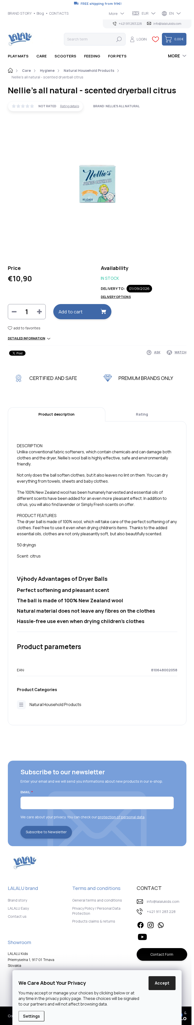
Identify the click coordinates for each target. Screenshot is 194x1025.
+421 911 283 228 (161, 911)
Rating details (69, 106)
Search (119, 39)
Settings (31, 1016)
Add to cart (71, 312)
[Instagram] (150, 924)
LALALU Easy (18, 908)
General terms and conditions (97, 900)
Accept (162, 983)
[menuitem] (20, 56)
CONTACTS (58, 13)
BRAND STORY (20, 13)
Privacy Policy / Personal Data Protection (96, 911)
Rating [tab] (142, 414)
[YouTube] (142, 936)
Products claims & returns (93, 921)
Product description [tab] (56, 414)
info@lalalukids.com (163, 901)
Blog (40, 13)
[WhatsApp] (160, 924)
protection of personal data (121, 817)
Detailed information (26, 338)
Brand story (17, 900)
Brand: (116, 106)
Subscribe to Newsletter (46, 831)
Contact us (17, 916)
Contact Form (161, 954)
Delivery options (116, 297)
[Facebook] (140, 924)
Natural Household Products (55, 704)
